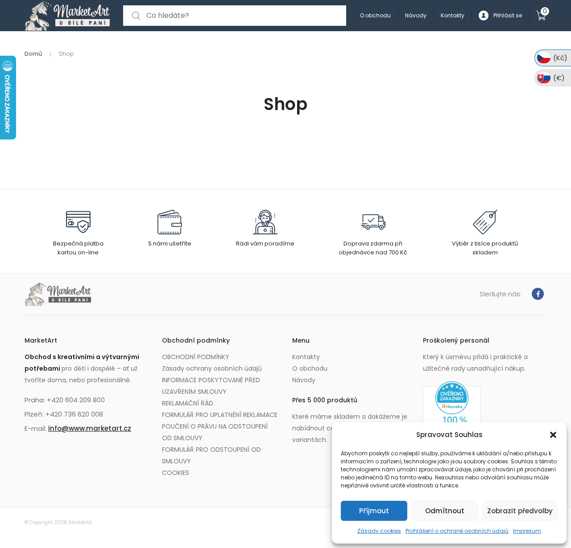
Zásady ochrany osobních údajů (212, 368)
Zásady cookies (379, 531)
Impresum (527, 531)
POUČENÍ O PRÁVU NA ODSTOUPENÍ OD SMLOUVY (215, 432)
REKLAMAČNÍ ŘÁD (187, 403)
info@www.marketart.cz (89, 428)
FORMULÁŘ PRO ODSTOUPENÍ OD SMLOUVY (211, 455)
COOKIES (175, 472)
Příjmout (374, 510)
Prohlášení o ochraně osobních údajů (457, 531)
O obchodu (375, 15)
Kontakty (452, 15)
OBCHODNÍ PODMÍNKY (195, 356)
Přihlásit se (507, 15)
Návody (415, 15)
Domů (33, 53)
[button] (553, 434)
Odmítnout (444, 510)
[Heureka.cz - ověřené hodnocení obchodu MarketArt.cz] (452, 416)
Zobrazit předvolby (520, 510)
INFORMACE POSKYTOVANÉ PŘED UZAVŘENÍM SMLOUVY (211, 386)
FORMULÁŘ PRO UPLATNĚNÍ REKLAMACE (219, 414)
